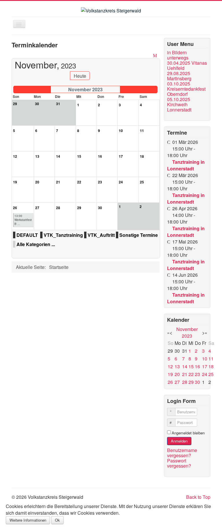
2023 (187, 335)
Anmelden (179, 441)
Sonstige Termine (138, 235)
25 (211, 374)
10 (204, 358)
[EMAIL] (155, 55)
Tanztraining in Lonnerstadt (186, 165)
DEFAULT (27, 235)
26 (170, 382)
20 (177, 374)
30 (197, 382)
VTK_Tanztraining (63, 235)
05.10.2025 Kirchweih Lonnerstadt (179, 104)
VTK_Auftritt (101, 235)
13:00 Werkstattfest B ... (23, 220)
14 (184, 366)
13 (177, 366)
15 (191, 366)
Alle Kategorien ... (35, 244)
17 (204, 366)
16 (197, 366)
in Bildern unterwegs (177, 55)
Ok (57, 520)
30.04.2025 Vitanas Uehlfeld (187, 65)
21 (184, 374)
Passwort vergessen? (179, 463)
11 (211, 358)
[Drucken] (149, 55)
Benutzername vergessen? (182, 453)
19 (170, 374)
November (187, 329)
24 (204, 374)
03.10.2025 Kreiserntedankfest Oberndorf (186, 89)
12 (170, 366)
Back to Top (198, 497)
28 (184, 382)
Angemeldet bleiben (188, 433)
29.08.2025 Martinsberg (179, 76)
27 (177, 382)
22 (191, 374)
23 (197, 374)
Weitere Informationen (28, 520)
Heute (80, 75)
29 (191, 382)
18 (211, 366)
